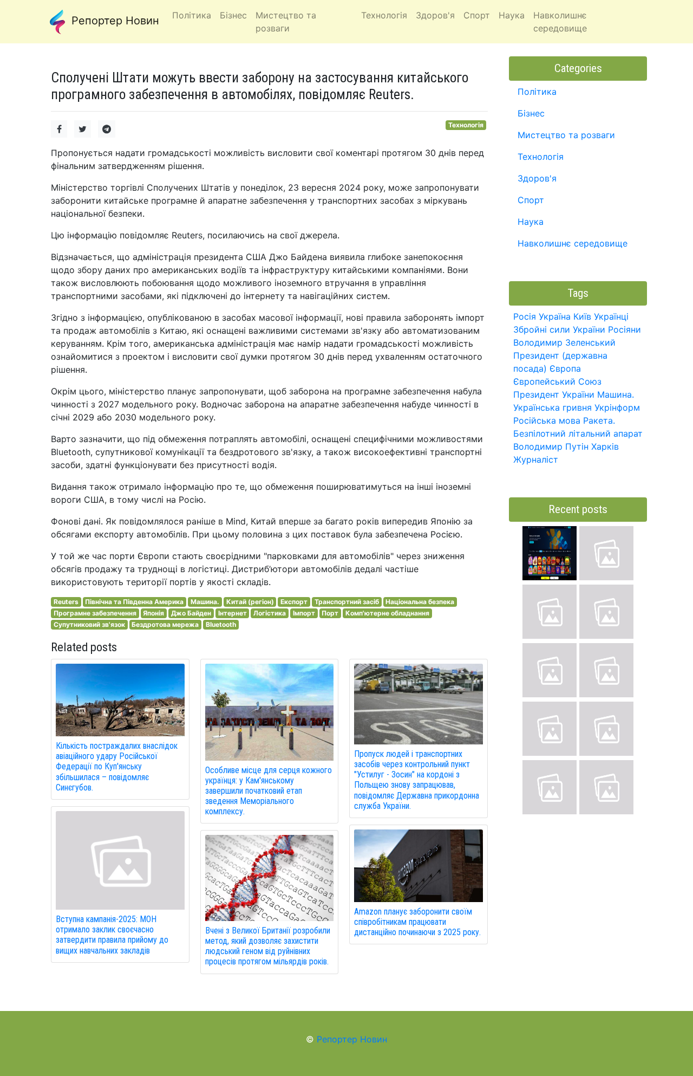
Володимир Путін (551, 446)
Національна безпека (419, 602)
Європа (565, 368)
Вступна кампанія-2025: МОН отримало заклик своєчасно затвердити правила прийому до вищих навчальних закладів (112, 935)
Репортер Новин (113, 20)
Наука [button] (512, 15)
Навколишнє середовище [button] (560, 22)
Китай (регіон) (250, 602)
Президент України (553, 394)
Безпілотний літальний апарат (578, 433)
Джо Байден (191, 613)
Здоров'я (537, 178)
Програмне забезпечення (95, 613)
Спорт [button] (476, 15)
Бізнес (531, 113)
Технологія (465, 125)
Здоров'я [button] (435, 15)
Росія (524, 316)
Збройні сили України (559, 329)
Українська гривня (552, 407)
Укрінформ (617, 407)
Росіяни (624, 329)
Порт (330, 613)
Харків (605, 446)
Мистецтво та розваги (566, 134)
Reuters (66, 602)
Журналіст (535, 459)
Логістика (269, 613)
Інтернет (232, 613)
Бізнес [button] (233, 15)
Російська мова (546, 420)
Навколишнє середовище (572, 243)
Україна (555, 316)
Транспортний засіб (347, 602)
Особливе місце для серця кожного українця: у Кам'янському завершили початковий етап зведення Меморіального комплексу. (268, 791)
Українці (611, 316)
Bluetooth (221, 624)
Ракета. (599, 420)
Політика (537, 91)
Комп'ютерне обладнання (387, 613)
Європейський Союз (557, 381)
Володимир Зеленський (564, 342)
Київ (582, 316)
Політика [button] (191, 15)
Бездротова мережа (165, 624)
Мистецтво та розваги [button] (286, 22)
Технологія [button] (384, 15)
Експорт (294, 602)
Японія (153, 613)
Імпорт (304, 613)
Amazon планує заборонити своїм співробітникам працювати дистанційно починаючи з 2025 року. (417, 921)
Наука (531, 221)
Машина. (205, 602)
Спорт (531, 200)
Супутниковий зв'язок (89, 624)
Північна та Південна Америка (134, 602)
